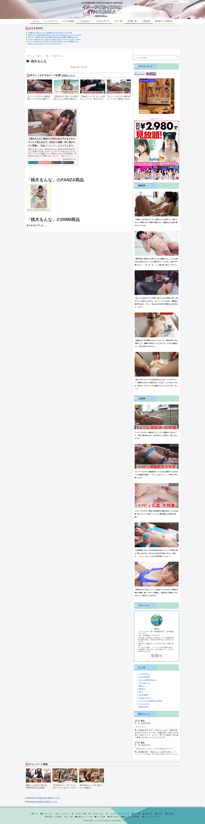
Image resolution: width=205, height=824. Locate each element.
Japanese (175, 1)
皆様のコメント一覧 (84, 817)
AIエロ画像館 (143, 695)
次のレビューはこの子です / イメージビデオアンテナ (45, 43)
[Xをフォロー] (152, 655)
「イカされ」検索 (79, 814)
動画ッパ (142, 686)
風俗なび (142, 689)
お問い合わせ (114, 817)
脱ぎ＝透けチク (45, 162)
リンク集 (141, 667)
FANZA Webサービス (47, 802)
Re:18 (141, 692)
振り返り (159, 814)
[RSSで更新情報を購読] (160, 655)
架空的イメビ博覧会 (54, 817)
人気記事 (170, 814)
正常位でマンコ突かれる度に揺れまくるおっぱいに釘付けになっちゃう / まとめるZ (54, 35)
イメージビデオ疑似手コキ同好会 (150, 701)
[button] (127, 90)
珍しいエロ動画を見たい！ (148, 680)
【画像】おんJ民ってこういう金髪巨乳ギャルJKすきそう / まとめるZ (50, 32)
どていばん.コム (144, 683)
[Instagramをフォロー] (156, 655)
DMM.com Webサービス (48, 798)
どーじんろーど (144, 704)
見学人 (156, 629)
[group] (40, 91)
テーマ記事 (100, 817)
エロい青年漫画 (144, 677)
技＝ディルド (57, 162)
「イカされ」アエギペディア (118, 814)
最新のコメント (144, 714)
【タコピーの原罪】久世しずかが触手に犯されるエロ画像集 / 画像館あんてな (52, 37)
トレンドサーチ (63, 814)
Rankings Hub (143, 707)
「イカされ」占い (97, 814)
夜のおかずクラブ (145, 698)
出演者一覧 (148, 814)
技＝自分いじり (68, 162)
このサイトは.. (47, 814)
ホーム (35, 814)
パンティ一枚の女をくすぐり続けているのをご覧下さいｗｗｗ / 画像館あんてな (53, 41)
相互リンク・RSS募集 (131, 817)
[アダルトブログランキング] (150, 73)
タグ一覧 (137, 814)
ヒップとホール (144, 674)
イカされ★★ (34, 162)
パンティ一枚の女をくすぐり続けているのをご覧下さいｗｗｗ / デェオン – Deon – (54, 39)
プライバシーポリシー (151, 817)
